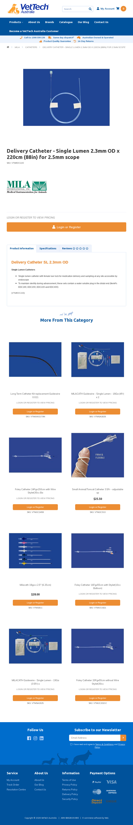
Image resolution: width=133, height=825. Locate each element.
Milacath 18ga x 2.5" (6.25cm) (35, 584)
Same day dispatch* (63, 37)
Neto (106, 818)
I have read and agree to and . (99, 745)
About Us (34, 22)
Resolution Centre (16, 789)
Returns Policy (69, 789)
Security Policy (70, 799)
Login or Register (69, 227)
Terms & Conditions (104, 744)
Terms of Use (69, 780)
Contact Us (101, 22)
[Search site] (90, 9)
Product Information (22, 248)
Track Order (13, 784)
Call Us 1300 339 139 (34, 37)
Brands (49, 22)
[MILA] (27, 186)
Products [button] (15, 22)
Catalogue (66, 22)
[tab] (21, 248)
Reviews (67, 248)
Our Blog (83, 22)
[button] (105, 8)
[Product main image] (66, 97)
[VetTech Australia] (28, 8)
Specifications (47, 248)
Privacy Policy (69, 784)
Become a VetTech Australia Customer (34, 31)
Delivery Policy (70, 794)
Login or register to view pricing (31, 217)
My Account (13, 780)
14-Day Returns (86, 41)
